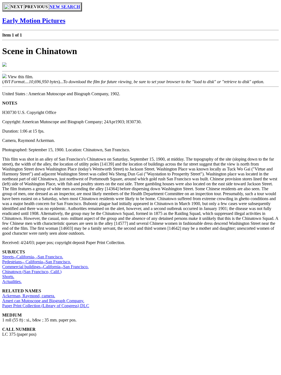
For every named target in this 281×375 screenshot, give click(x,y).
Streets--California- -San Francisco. (32, 256)
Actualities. (12, 281)
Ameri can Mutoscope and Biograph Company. (43, 300)
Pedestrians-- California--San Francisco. (36, 261)
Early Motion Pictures (33, 20)
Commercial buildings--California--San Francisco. (45, 266)
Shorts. (8, 276)
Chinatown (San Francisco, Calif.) (31, 271)
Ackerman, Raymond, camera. (28, 295)
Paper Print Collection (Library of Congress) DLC (45, 305)
